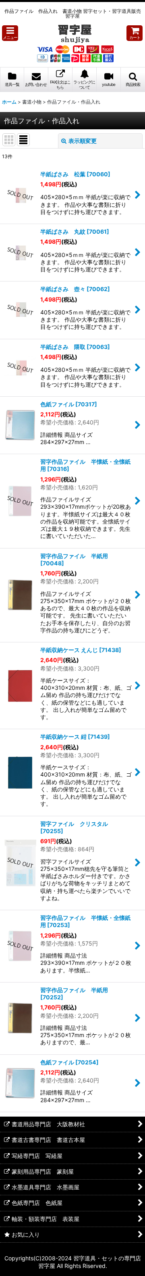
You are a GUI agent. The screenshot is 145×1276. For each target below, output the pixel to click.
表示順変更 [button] (82, 140)
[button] (10, 33)
